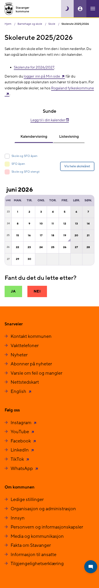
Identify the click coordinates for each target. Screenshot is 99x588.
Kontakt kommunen (31, 336)
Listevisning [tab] (69, 136)
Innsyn (18, 518)
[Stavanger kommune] (17, 8)
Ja (13, 291)
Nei (37, 291)
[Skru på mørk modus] (67, 8)
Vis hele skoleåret (77, 166)
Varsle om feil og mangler (36, 373)
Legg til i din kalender (48, 120)
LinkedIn (20, 450)
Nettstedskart (25, 382)
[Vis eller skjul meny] (92, 8)
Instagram (21, 422)
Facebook (21, 441)
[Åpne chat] (90, 566)
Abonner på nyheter (31, 364)
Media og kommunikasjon (37, 536)
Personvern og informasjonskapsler (47, 527)
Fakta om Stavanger (31, 545)
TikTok (18, 459)
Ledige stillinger (27, 499)
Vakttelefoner (25, 345)
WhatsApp (22, 468)
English (19, 391)
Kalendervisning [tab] (33, 136)
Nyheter (19, 355)
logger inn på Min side (42, 76)
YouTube (20, 431)
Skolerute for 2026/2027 (34, 67)
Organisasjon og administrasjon (43, 508)
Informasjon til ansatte (33, 554)
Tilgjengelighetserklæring (37, 563)
